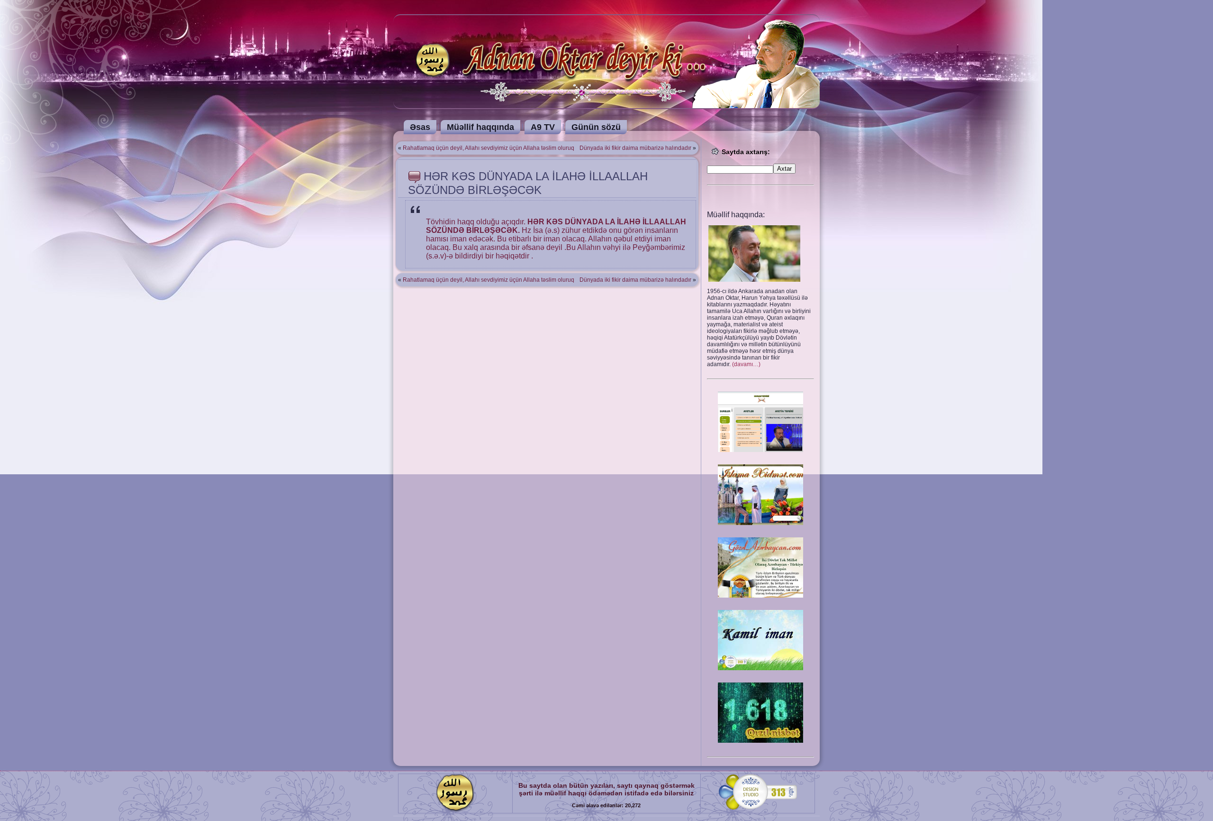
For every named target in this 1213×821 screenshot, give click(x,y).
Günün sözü (596, 127)
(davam (746, 364)
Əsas (420, 127)
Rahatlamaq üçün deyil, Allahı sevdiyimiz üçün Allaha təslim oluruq (488, 148)
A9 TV (543, 127)
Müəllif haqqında (480, 127)
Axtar (784, 168)
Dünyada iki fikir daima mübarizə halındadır (635, 148)
